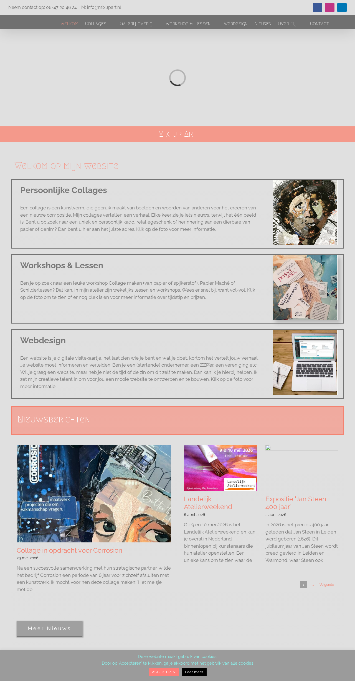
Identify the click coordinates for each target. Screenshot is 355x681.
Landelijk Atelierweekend (208, 503)
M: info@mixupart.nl (101, 7)
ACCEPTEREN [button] (164, 672)
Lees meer (194, 672)
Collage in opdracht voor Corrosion (69, 550)
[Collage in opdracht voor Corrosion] (94, 493)
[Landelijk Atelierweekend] (220, 468)
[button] (338, 23)
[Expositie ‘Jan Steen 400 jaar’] (301, 468)
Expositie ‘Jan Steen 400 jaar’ (295, 503)
